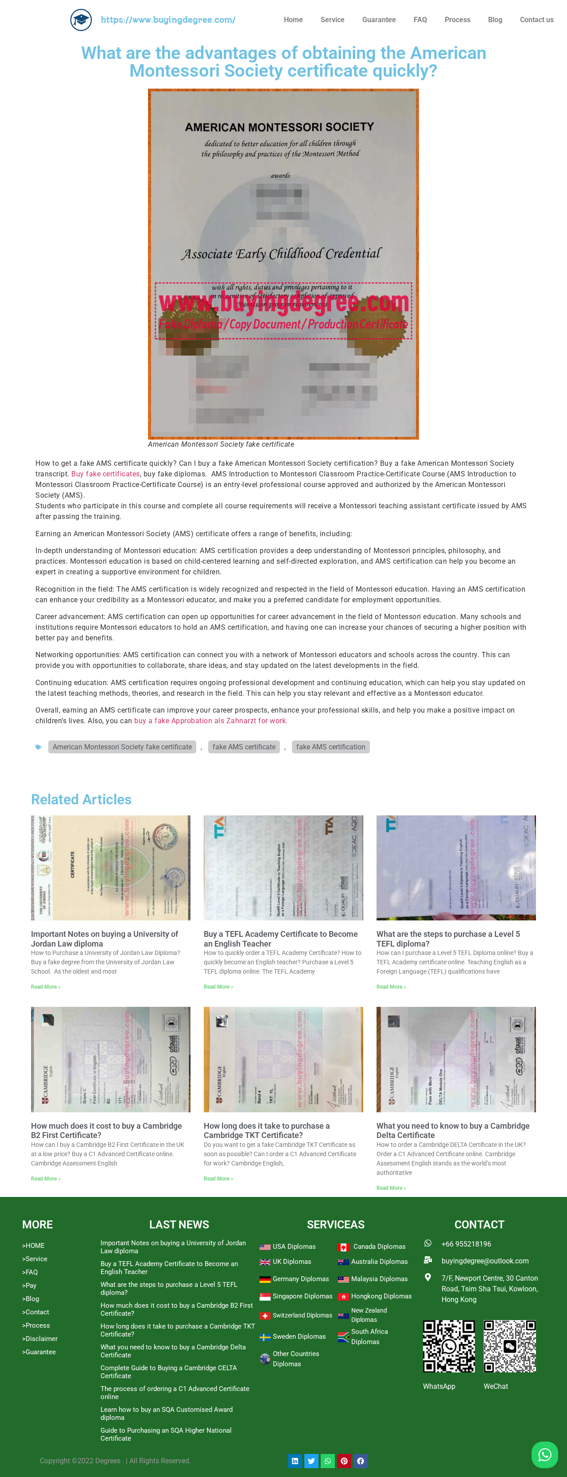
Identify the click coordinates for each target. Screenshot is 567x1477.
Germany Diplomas (301, 1279)
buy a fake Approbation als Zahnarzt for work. (211, 721)
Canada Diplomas (379, 1247)
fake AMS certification (330, 747)
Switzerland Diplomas (302, 1315)
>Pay (29, 1286)
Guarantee (379, 20)
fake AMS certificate (244, 747)
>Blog (30, 1299)
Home (293, 20)
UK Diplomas (292, 1262)
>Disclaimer (40, 1339)
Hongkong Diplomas (381, 1296)
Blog (495, 20)
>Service (34, 1259)
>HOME (33, 1246)
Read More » (46, 987)
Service (333, 20)
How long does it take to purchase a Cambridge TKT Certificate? (267, 1130)
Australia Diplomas (379, 1262)
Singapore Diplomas (303, 1296)
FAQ (420, 20)
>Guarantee (39, 1352)
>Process (36, 1325)
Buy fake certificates (105, 474)
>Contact (35, 1312)
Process (457, 20)
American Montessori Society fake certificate (122, 747)
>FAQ (30, 1272)
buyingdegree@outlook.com (485, 1261)
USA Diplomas (294, 1247)
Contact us (537, 20)
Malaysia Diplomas (379, 1279)
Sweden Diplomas (299, 1337)
